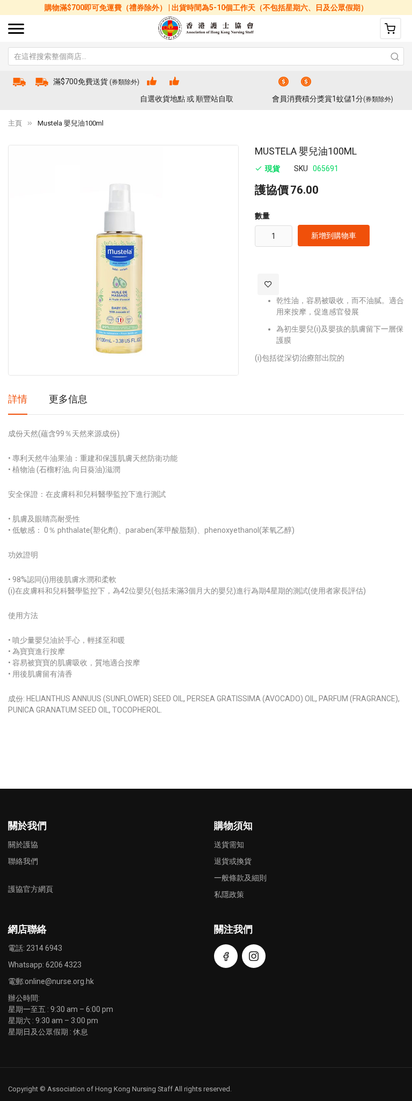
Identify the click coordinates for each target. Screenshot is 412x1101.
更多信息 (68, 399)
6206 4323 (64, 964)
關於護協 (23, 844)
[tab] (17, 403)
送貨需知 (229, 844)
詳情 (17, 399)
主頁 (15, 123)
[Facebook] (226, 956)
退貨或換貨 (233, 861)
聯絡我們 (23, 861)
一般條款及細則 (240, 878)
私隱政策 (229, 894)
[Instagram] (254, 956)
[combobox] (206, 56)
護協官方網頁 (30, 889)
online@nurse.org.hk (59, 981)
